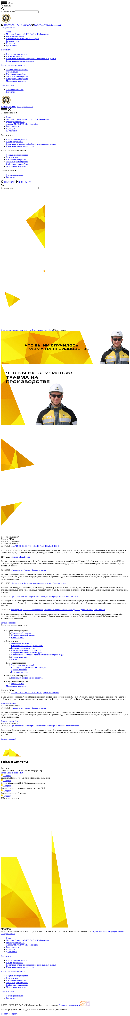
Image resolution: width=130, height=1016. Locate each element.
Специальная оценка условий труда (26, 652)
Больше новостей (8, 623)
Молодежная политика (16, 81)
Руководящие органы (15, 36)
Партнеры (10, 43)
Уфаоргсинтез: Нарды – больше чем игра (28, 570)
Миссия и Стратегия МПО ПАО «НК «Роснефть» (27, 34)
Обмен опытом (17, 684)
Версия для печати (11, 798)
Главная (4, 330)
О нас (8, 32)
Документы (6, 50)
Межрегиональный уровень (23, 635)
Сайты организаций (14, 89)
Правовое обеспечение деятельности (27, 646)
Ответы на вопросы (19, 672)
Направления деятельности (13, 65)
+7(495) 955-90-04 (23, 25)
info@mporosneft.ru (55, 25)
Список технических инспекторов (26, 650)
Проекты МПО (17, 637)
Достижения (11, 45)
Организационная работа (17, 76)
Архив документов (14, 56)
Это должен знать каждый (22, 665)
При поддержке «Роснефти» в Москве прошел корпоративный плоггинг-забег (45, 596)
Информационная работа (17, 79)
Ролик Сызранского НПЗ (12, 773)
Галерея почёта (12, 41)
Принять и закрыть (9, 1014)
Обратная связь (7, 85)
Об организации (8, 27)
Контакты (10, 92)
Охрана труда (12, 72)
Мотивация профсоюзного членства (27, 678)
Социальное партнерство (17, 69)
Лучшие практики (19, 657)
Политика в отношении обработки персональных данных (31, 59)
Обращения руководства (21, 643)
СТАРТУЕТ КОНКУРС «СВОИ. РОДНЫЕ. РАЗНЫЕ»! (35, 546)
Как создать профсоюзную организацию (28, 667)
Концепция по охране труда (23, 648)
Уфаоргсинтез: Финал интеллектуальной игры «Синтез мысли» (38, 583)
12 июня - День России (20, 557)
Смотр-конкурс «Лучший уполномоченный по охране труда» (37, 655)
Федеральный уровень (21, 633)
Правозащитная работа (16, 74)
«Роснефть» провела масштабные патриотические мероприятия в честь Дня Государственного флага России (58, 610)
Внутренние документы (16, 54)
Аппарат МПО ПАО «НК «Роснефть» (22, 39)
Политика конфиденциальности (20, 61)
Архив (14, 659)
